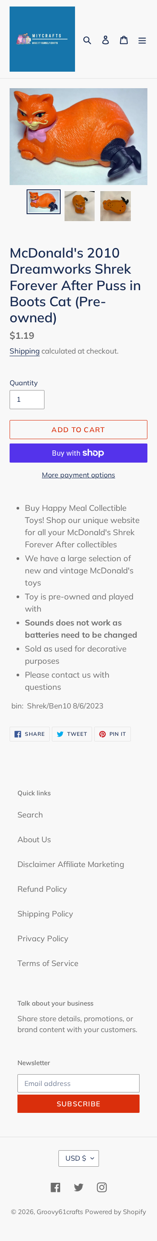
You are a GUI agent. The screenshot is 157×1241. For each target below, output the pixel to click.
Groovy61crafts (60, 1212)
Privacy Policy (42, 938)
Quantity (24, 382)
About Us (34, 839)
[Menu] (142, 39)
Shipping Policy (45, 914)
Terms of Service (47, 963)
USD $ (75, 1158)
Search (30, 815)
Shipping (25, 350)
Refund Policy (42, 889)
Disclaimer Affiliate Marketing (70, 864)
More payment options (78, 474)
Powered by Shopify (115, 1212)
